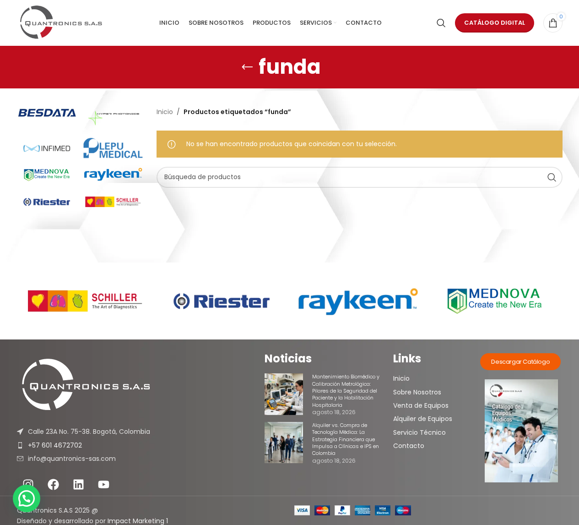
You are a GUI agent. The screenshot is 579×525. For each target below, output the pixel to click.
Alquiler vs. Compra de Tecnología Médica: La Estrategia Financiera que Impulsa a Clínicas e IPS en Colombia (345, 439)
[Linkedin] (78, 484)
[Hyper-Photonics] (113, 118)
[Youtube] (103, 484)
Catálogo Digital (494, 22)
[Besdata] (46, 113)
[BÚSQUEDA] (552, 177)
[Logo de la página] (61, 23)
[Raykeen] (113, 174)
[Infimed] (46, 148)
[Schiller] (113, 201)
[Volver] (247, 67)
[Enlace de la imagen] (141, 385)
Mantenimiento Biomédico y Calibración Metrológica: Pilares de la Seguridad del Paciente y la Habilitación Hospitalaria (345, 391)
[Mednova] (46, 175)
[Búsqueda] (441, 23)
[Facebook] (53, 484)
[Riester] (46, 201)
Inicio (165, 111)
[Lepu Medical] (113, 148)
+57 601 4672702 (55, 445)
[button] (26, 498)
